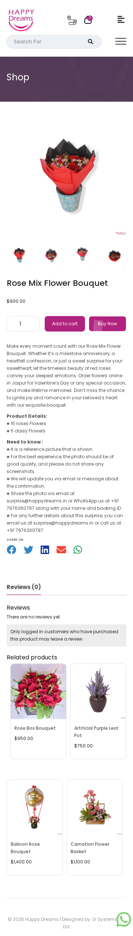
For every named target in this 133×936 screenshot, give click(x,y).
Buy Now (107, 323)
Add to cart (65, 323)
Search (87, 41)
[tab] (24, 587)
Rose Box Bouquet (35, 728)
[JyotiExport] (123, 923)
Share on (15, 540)
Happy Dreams (42, 919)
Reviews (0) (24, 587)
